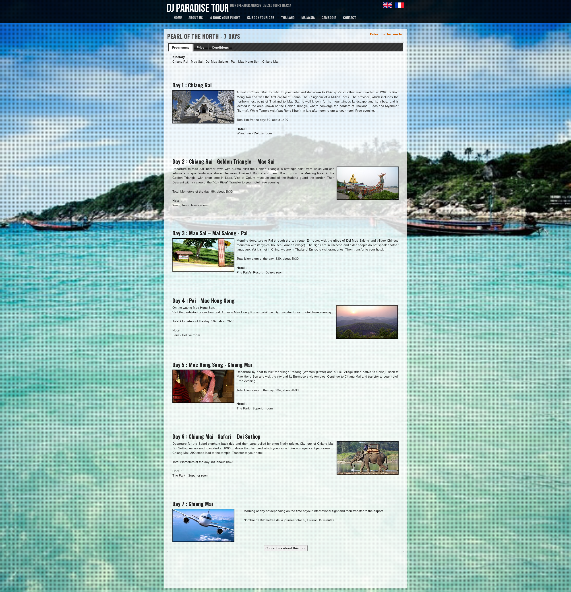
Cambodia (328, 17)
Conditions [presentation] (220, 47)
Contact (349, 17)
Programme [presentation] (180, 47)
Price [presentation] (200, 47)
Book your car (262, 17)
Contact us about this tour (285, 548)
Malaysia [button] (308, 17)
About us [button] (195, 17)
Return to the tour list (387, 34)
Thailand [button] (288, 17)
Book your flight (226, 17)
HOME (178, 17)
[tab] (181, 47)
